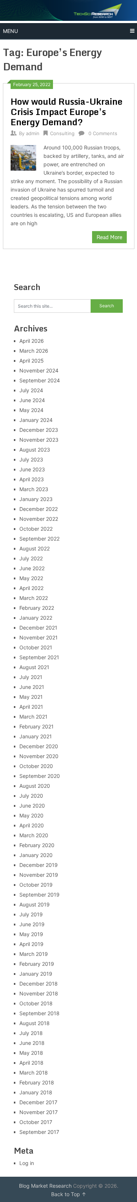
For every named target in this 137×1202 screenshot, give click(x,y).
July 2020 (31, 796)
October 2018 (36, 1003)
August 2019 (34, 904)
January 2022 (35, 618)
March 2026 (33, 351)
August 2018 (34, 1023)
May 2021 (31, 697)
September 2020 (39, 776)
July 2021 (30, 677)
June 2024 (32, 400)
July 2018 (31, 1033)
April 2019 (31, 944)
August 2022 (34, 548)
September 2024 (39, 380)
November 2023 (38, 440)
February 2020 (36, 845)
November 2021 (38, 637)
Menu (10, 31)
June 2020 (32, 805)
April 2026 (31, 341)
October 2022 (36, 529)
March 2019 (33, 954)
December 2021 (38, 627)
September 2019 (39, 894)
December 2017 (38, 1102)
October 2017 (35, 1122)
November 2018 (38, 993)
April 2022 (31, 588)
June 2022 (32, 568)
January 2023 (36, 499)
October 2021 (35, 647)
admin (32, 133)
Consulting (62, 133)
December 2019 (38, 865)
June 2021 (31, 687)
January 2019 (35, 974)
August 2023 (34, 449)
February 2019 (36, 964)
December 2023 (38, 430)
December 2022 (38, 509)
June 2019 (32, 924)
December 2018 (38, 983)
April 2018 (31, 1063)
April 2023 (31, 479)
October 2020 (36, 766)
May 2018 (31, 1053)
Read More (109, 237)
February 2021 (36, 726)
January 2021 (35, 736)
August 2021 (34, 667)
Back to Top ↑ (68, 1194)
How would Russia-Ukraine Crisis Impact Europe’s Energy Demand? (66, 111)
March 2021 (33, 716)
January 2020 (36, 855)
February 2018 (36, 1082)
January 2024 (36, 420)
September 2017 (39, 1132)
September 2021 (39, 657)
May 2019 (31, 934)
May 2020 (31, 815)
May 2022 (31, 578)
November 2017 (38, 1112)
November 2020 (38, 756)
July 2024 (31, 390)
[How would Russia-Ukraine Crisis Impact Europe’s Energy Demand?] (24, 157)
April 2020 (31, 825)
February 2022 (36, 608)
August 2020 (34, 786)
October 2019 (36, 885)
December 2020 (38, 746)
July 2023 (31, 459)
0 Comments (102, 133)
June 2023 (32, 469)
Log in (26, 1163)
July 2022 (31, 558)
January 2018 (35, 1092)
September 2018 (39, 1013)
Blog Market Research (45, 1186)
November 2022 (38, 519)
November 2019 (38, 875)
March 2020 (33, 835)
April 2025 (31, 360)
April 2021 (31, 707)
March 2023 (33, 489)
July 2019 (31, 914)
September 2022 (39, 538)
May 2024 (31, 410)
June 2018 (32, 1043)
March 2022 (33, 598)
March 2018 (33, 1072)
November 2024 (38, 370)
